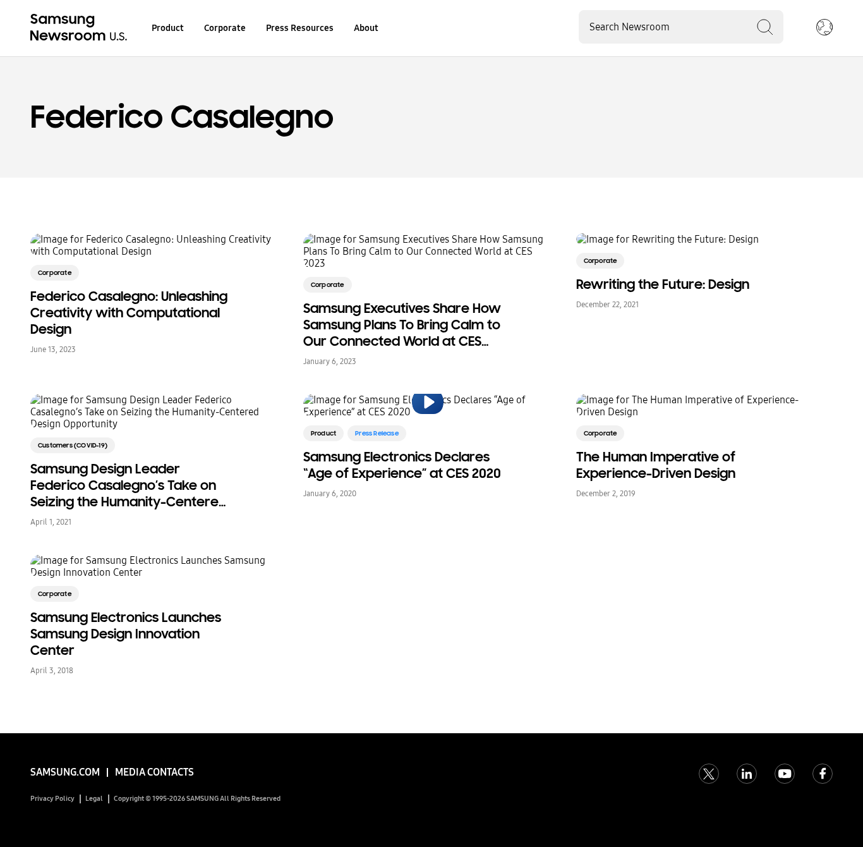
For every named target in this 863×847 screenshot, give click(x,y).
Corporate (225, 28)
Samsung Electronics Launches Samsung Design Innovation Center (125, 634)
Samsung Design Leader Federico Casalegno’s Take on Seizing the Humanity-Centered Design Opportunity (128, 485)
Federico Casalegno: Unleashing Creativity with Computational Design (128, 313)
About (366, 28)
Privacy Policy (52, 799)
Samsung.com (65, 772)
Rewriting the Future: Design (662, 284)
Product (168, 28)
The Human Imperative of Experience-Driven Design (655, 465)
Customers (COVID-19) (72, 445)
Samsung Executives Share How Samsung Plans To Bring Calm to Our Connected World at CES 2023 (402, 325)
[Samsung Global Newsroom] (824, 28)
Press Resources (300, 28)
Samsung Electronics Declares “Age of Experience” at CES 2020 (402, 465)
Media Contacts (154, 772)
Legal (94, 799)
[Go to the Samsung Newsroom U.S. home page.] (80, 28)
